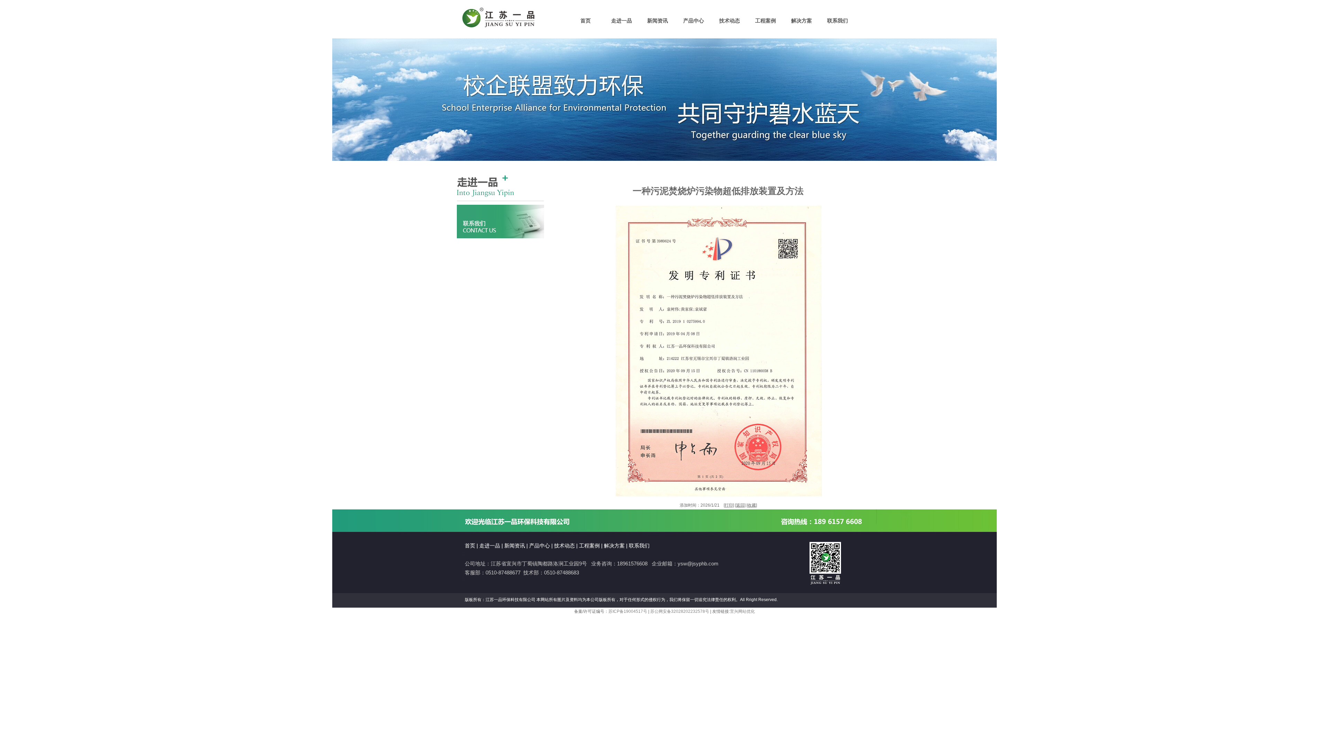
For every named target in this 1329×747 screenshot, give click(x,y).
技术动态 (729, 21)
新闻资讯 (657, 21)
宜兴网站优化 (742, 611)
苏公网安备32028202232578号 (679, 611)
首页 (585, 21)
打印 (729, 505)
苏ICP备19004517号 (627, 611)
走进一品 (621, 21)
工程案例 (765, 21)
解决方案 (801, 21)
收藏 (752, 505)
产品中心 (693, 21)
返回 (740, 505)
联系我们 (837, 21)
